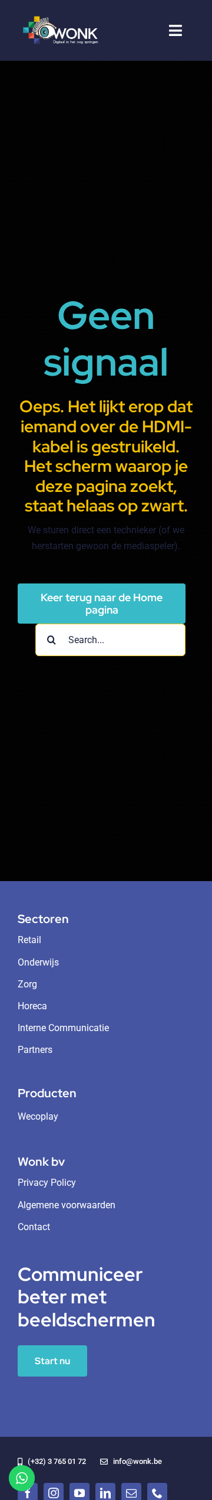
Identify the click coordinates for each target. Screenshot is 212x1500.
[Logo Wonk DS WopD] (60, 16)
